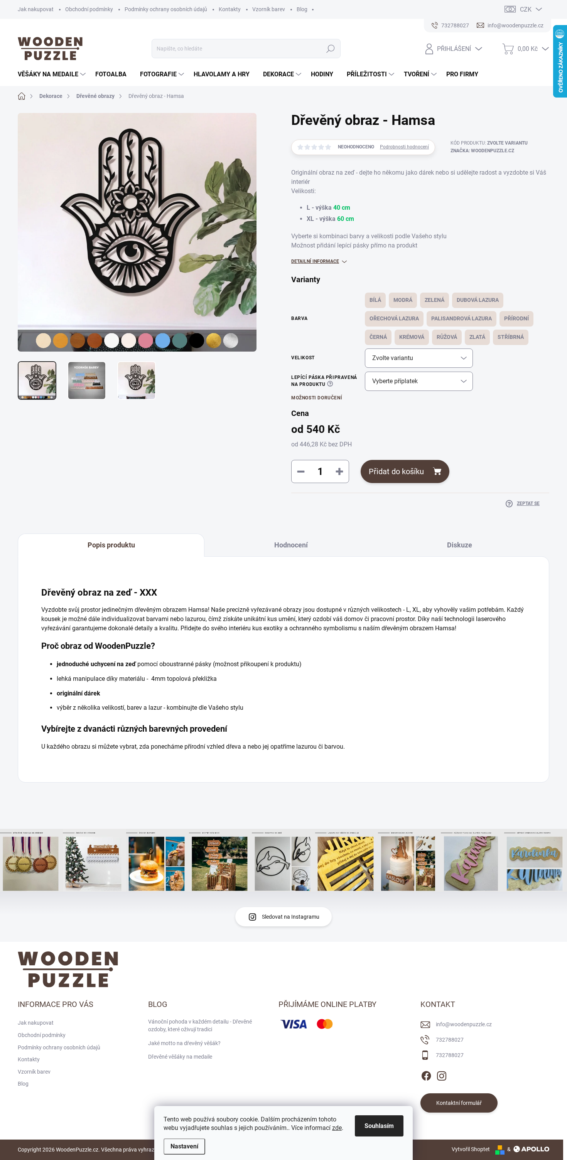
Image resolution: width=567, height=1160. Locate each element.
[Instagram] (441, 1074)
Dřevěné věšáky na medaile (180, 1057)
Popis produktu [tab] (111, 545)
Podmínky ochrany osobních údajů (166, 9)
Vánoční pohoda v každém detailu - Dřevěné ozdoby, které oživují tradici (200, 1025)
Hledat (330, 48)
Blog (302, 9)
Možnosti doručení (316, 398)
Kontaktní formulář (459, 1103)
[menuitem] (53, 74)
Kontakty (230, 9)
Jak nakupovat (36, 9)
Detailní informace (315, 261)
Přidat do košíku (396, 471)
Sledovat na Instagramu (290, 917)
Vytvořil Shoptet (471, 1149)
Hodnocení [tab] (291, 545)
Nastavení (184, 1146)
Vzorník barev (268, 9)
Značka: (482, 150)
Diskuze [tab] (459, 545)
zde (337, 1127)
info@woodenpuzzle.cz (464, 1024)
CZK (526, 9)
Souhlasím (379, 1126)
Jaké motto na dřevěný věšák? (184, 1043)
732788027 (450, 1040)
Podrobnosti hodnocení (404, 147)
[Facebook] (426, 1074)
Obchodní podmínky (89, 9)
